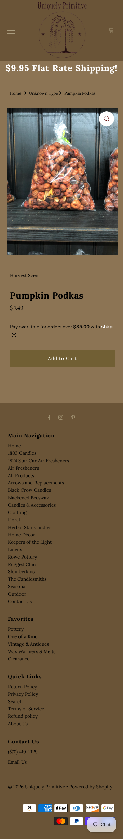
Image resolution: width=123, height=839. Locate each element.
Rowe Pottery (22, 557)
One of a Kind (23, 636)
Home (16, 93)
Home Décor (21, 535)
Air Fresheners (23, 468)
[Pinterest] (73, 417)
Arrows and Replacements (36, 483)
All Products (21, 475)
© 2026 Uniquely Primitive (36, 787)
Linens (15, 549)
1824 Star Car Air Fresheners (38, 460)
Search (15, 701)
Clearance (18, 659)
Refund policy (23, 716)
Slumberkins (21, 571)
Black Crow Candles (29, 490)
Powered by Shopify (90, 787)
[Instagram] (60, 417)
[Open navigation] (11, 30)
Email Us (17, 762)
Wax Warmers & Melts (31, 651)
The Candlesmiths (27, 579)
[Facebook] (49, 417)
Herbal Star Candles (29, 527)
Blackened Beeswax (28, 498)
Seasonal (17, 586)
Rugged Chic (22, 564)
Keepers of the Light (30, 542)
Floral (14, 520)
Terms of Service (26, 709)
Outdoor (17, 594)
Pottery (16, 629)
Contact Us (20, 601)
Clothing (17, 512)
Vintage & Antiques (28, 644)
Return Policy (22, 686)
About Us (18, 724)
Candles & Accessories (32, 505)
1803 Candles (22, 453)
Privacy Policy (23, 694)
